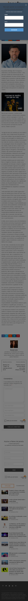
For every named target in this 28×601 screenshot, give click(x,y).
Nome (6, 14)
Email (6, 21)
